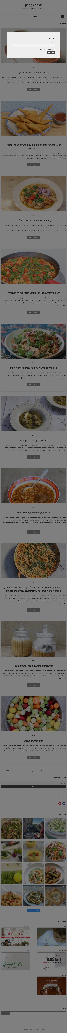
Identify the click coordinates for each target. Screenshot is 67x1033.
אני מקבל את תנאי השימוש (46, 49)
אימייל (53, 42)
